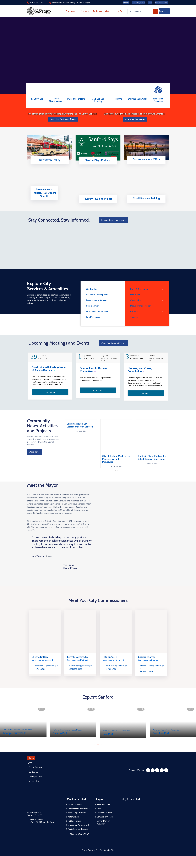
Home (31, 758)
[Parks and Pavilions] (76, 90)
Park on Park (60, 733)
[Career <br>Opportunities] (56, 90)
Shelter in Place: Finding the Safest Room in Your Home (152, 457)
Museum (134, 317)
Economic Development (97, 294)
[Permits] (118, 90)
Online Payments (35, 767)
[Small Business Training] (146, 186)
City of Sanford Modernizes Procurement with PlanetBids (116, 459)
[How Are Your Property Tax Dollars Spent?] (44, 185)
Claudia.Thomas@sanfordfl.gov (152, 667)
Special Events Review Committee (93, 369)
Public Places (26, 730)
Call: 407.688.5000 (37, 2)
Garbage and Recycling (98, 100)
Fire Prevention (93, 317)
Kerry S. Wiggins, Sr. (77, 656)
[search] (155, 11)
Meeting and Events (137, 99)
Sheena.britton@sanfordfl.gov (46, 666)
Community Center (105, 817)
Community (135, 300)
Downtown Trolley (49, 160)
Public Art (135, 294)
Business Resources (146, 202)
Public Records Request (77, 829)
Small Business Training (146, 198)
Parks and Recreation (11, 730)
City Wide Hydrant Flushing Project (97, 202)
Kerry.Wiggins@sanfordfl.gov (80, 666)
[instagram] (153, 770)
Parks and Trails (103, 804)
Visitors (108, 11)
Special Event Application (78, 809)
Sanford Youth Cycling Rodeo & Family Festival (49, 368)
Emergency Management (97, 311)
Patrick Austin (110, 656)
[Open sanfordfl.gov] (44, 199)
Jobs (30, 763)
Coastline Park (160, 733)
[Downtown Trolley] (49, 147)
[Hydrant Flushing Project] (98, 186)
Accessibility (33, 781)
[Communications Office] (146, 147)
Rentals (134, 311)
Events (99, 809)
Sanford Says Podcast (98, 160)
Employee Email (35, 776)
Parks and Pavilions (76, 99)
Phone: (79, 834)
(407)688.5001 (40, 669)
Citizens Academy (104, 813)
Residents (85, 11)
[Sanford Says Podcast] (98, 148)
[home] (162, 770)
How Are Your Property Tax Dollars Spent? (44, 193)
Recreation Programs (158, 99)
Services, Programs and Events (145, 163)
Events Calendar (74, 804)
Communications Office (146, 159)
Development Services (96, 300)
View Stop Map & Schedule (49, 163)
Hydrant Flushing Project (98, 198)
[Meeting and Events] (137, 90)
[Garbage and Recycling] (98, 90)
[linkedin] (166, 770)
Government (71, 11)
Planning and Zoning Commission (140, 369)
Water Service (73, 817)
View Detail (50, 392)
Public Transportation (140, 305)
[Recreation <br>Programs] (158, 89)
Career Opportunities (55, 99)
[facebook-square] (148, 770)
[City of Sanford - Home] (39, 11)
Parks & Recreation (139, 289)
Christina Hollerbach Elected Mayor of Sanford (80, 425)
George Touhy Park (14, 733)
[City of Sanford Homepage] (44, 803)
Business (97, 11)
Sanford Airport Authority (103, 822)
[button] (166, 445)
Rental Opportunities (76, 813)
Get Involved (92, 289)
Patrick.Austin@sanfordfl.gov (116, 666)
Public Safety (92, 305)
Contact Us (33, 772)
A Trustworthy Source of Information (97, 164)
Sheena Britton (40, 656)
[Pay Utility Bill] (36, 90)
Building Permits (74, 821)
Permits (118, 99)
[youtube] (157, 770)
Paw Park (108, 733)
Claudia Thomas (146, 656)
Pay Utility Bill (36, 99)
